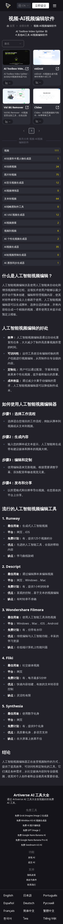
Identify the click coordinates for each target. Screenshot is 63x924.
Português (50, 895)
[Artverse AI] (8, 5)
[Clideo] (46, 96)
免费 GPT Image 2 (31, 830)
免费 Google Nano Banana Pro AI (32, 840)
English (8, 895)
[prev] (24, 131)
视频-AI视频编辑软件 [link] (45, 25)
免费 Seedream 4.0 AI (31, 845)
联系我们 (31, 884)
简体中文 (28, 911)
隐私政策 (31, 875)
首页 (12, 25)
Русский (48, 903)
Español (9, 903)
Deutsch (28, 903)
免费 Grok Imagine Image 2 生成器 (31, 815)
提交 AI (31, 862)
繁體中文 (48, 911)
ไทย (25, 918)
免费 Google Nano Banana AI (32, 835)
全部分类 (24, 25)
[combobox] (24, 5)
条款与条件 (31, 879)
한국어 (8, 918)
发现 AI (31, 857)
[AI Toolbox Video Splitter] (16, 57)
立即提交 (40, 6)
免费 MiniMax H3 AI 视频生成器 (31, 820)
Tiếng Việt (49, 918)
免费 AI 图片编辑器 (31, 825)
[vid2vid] (46, 57)
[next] (39, 131)
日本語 (27, 895)
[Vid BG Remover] (16, 96)
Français (9, 911)
